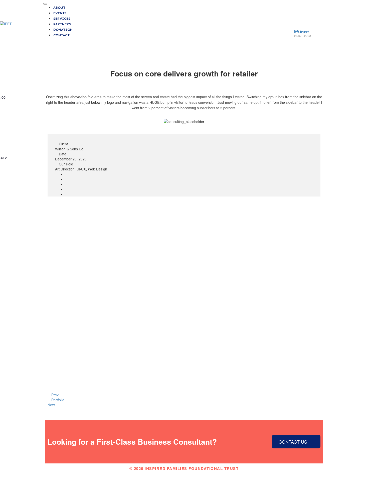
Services (61, 19)
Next (52, 404)
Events (60, 13)
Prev (54, 394)
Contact (61, 35)
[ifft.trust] (297, 24)
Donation (63, 30)
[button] (51, 121)
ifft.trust (301, 32)
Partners (62, 24)
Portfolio (57, 399)
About (59, 8)
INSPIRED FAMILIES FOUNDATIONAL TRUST (192, 468)
